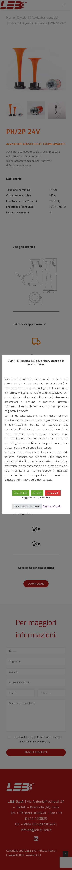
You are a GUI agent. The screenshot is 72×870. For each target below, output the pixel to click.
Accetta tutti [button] (20, 492)
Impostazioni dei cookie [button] (27, 506)
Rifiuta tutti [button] (53, 492)
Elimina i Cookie (51, 506)
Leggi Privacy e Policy (36, 497)
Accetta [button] (37, 492)
